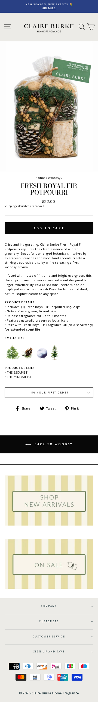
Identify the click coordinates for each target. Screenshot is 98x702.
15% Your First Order (49, 392)
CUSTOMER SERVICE (49, 636)
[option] (49, 6)
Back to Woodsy (53, 444)
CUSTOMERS (49, 621)
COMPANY (49, 606)
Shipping (10, 206)
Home (40, 178)
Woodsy (54, 178)
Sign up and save (49, 651)
